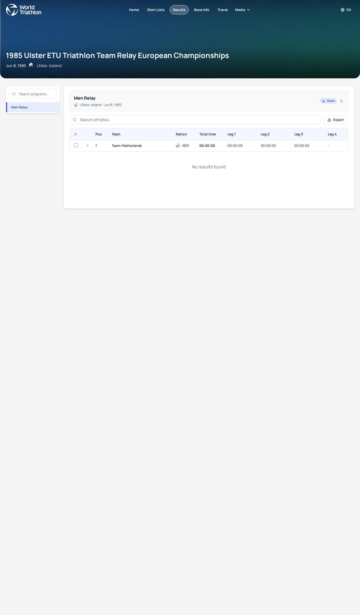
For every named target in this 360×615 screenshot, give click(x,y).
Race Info (201, 9)
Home (134, 9)
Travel (223, 9)
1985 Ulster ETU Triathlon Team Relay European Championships (117, 55)
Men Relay (19, 107)
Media (240, 9)
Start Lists (156, 9)
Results (179, 9)
